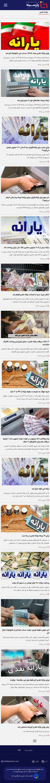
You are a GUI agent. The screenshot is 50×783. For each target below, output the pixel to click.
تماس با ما (28, 750)
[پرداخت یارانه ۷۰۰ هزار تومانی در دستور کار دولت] (25, 565)
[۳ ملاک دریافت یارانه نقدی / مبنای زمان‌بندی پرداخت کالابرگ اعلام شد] (25, 324)
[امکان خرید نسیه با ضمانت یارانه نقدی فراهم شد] (25, 277)
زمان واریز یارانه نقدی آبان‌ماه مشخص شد (33, 727)
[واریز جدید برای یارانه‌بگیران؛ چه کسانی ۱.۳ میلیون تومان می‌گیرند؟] (25, 130)
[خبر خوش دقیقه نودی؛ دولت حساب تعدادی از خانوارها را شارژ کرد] (25, 613)
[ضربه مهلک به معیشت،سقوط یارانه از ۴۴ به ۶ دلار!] (25, 374)
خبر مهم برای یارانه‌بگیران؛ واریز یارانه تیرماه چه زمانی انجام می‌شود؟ (27, 199)
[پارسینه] (36, 5)
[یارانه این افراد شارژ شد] (25, 471)
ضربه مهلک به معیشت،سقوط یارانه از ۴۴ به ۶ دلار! (29, 391)
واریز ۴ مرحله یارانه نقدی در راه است (35, 535)
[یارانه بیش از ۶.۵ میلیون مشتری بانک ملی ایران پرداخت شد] (25, 230)
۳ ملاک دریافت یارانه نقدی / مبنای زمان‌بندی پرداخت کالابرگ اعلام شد (26, 343)
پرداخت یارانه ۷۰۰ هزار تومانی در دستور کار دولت (30, 583)
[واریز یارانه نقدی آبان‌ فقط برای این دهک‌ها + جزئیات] (25, 663)
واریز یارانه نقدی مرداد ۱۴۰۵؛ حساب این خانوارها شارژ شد (27, 53)
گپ (46, 761)
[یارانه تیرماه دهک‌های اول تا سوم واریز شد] (25, 83)
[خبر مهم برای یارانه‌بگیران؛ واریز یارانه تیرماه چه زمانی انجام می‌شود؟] (25, 180)
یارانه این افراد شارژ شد (40, 488)
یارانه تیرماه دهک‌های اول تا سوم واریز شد (33, 100)
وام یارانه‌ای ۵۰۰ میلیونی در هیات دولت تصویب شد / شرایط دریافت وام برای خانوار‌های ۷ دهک (26, 440)
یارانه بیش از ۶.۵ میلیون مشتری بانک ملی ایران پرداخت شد (26, 247)
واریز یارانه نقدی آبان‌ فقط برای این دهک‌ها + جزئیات (29, 680)
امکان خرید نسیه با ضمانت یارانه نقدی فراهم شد (30, 294)
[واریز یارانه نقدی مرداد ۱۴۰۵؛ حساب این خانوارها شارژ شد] (25, 36)
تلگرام (37, 761)
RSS (19, 750)
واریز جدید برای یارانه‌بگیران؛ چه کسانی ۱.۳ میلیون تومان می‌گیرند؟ (27, 149)
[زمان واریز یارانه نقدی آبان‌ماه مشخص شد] (25, 710)
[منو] (5, 5)
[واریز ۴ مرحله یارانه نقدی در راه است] (25, 518)
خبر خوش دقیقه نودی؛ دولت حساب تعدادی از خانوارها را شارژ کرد (25, 632)
